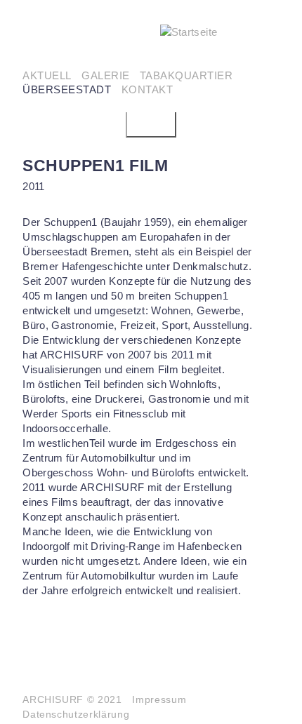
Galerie (105, 75)
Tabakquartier (186, 75)
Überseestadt (66, 89)
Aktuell (47, 75)
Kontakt (147, 89)
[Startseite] (220, 32)
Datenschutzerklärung (75, 714)
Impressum (159, 700)
